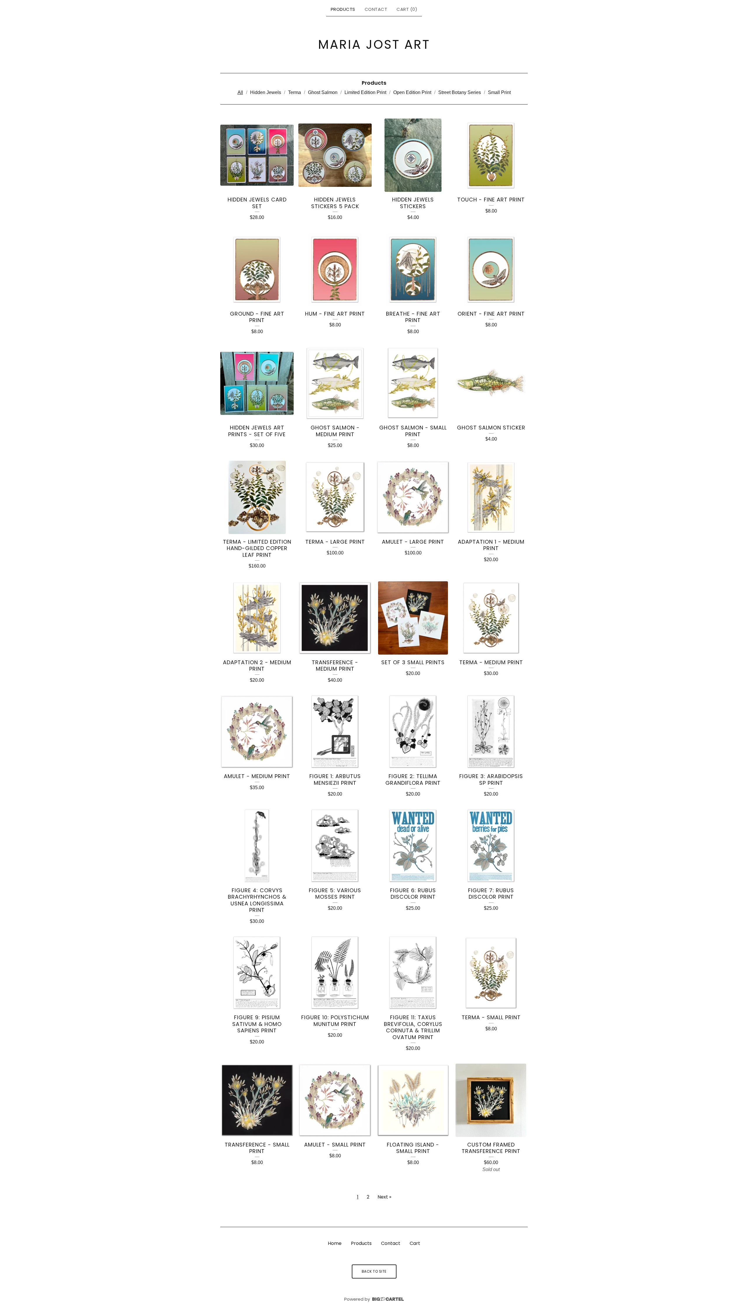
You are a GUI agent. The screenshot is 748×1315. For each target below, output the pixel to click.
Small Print (499, 92)
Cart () (406, 9)
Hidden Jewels (265, 92)
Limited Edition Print (365, 92)
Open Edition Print (412, 92)
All (240, 92)
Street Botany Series (459, 92)
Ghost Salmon (322, 92)
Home (335, 1243)
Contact (376, 9)
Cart (415, 1243)
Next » (384, 1197)
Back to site (374, 1271)
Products (343, 9)
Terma (294, 92)
